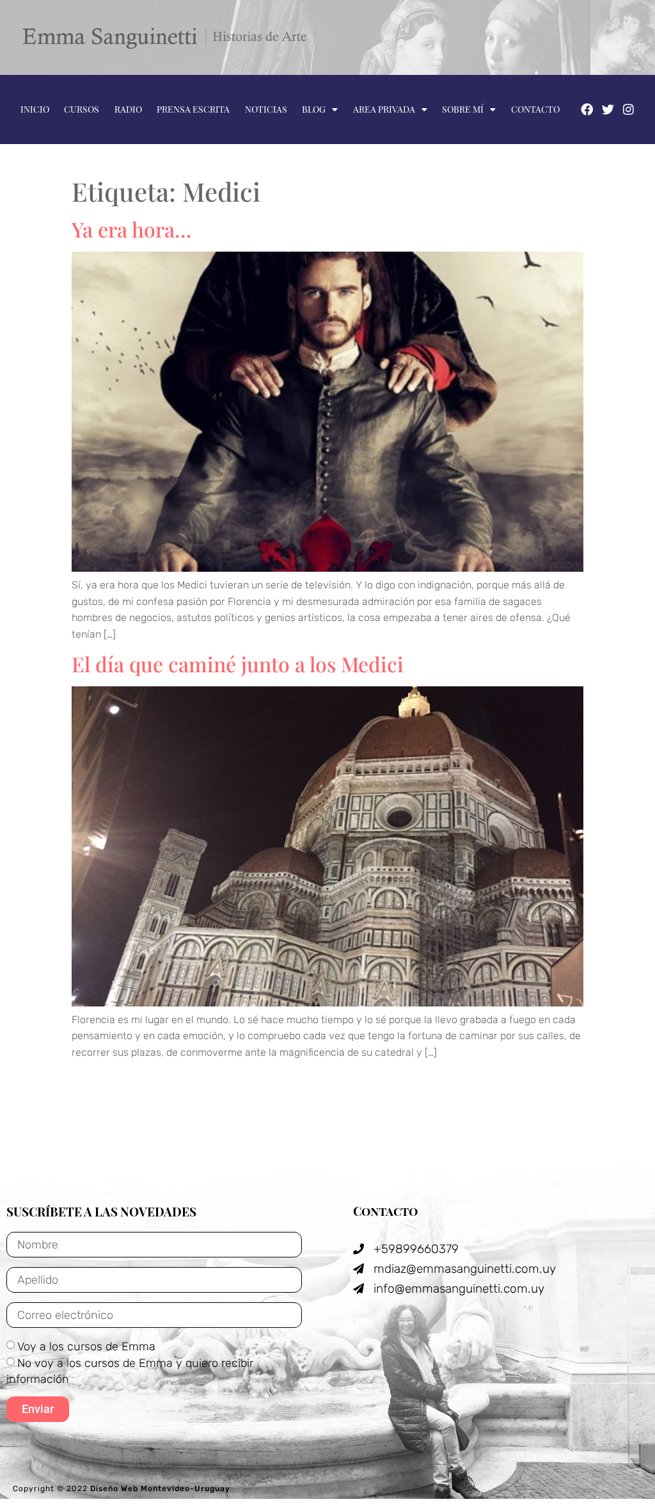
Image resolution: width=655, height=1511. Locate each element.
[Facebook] (586, 108)
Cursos (81, 109)
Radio (128, 109)
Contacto (535, 109)
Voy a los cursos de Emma (86, 1346)
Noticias (266, 109)
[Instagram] (628, 108)
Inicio (34, 109)
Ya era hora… (131, 229)
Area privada (384, 109)
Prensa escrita (193, 109)
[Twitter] (607, 108)
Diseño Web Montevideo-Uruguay (160, 1488)
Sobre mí (463, 109)
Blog (314, 109)
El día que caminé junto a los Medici (238, 663)
